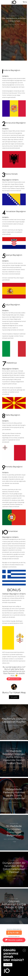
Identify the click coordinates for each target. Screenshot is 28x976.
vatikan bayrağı (8, 57)
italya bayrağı (8, 46)
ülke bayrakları (14, 52)
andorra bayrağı (8, 38)
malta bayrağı (8, 49)
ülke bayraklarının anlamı (14, 54)
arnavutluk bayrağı (19, 38)
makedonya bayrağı (18, 46)
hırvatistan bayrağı (9, 43)
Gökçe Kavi (16, 802)
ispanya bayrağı (20, 43)
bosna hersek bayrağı (16, 41)
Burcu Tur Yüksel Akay (12, 24)
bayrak (7, 41)
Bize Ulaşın (8, 964)
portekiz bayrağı (19, 49)
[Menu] (24, 2)
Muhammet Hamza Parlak (16, 839)
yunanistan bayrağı (19, 57)
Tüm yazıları (14, 697)
